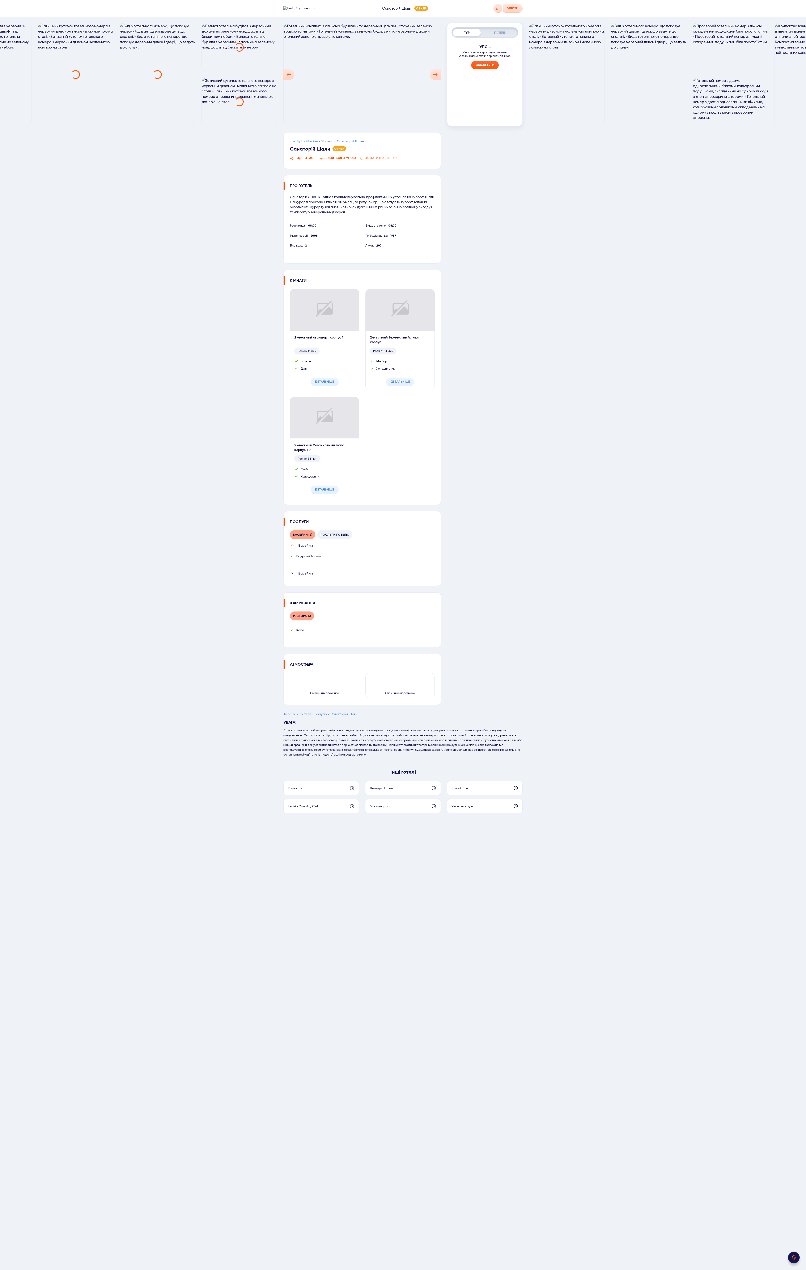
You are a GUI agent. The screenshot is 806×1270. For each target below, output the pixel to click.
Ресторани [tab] (302, 616)
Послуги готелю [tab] (335, 535)
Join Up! (296, 141)
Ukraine (312, 141)
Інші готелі (403, 772)
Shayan (327, 141)
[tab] (467, 33)
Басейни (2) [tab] (302, 535)
